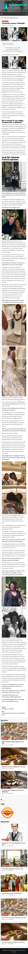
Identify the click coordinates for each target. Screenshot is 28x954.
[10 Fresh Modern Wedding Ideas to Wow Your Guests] (14, 858)
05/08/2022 (12, 25)
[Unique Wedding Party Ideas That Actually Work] (14, 883)
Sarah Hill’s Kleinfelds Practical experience (13, 51)
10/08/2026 (11, 894)
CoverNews (20, 950)
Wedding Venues (5, 839)
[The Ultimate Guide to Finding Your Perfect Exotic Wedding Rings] (14, 780)
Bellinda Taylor (5, 25)
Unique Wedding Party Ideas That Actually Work (12, 893)
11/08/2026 (11, 870)
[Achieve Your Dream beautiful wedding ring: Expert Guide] (14, 731)
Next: (13, 713)
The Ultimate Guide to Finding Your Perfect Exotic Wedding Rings (13, 790)
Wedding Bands (5, 21)
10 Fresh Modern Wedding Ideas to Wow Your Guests (13, 868)
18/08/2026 (11, 846)
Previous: (8, 708)
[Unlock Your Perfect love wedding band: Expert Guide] (14, 756)
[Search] (26, 14)
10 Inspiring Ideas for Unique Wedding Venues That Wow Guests (13, 843)
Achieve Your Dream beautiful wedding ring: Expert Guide (13, 742)
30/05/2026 (11, 768)
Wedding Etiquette (5, 865)
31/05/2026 (11, 744)
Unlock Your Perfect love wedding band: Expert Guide (13, 767)
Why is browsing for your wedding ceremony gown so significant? (13, 48)
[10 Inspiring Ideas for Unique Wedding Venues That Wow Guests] (14, 832)
